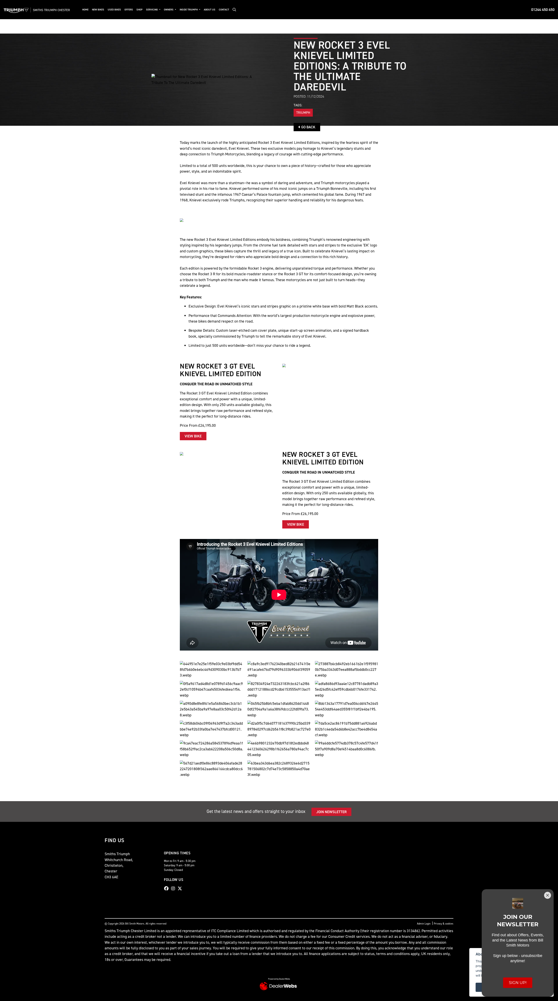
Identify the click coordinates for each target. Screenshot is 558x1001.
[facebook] (167, 888)
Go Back (307, 127)
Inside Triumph (189, 9)
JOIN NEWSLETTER (331, 811)
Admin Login (423, 923)
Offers (128, 9)
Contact (224, 9)
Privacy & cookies (443, 923)
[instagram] (174, 888)
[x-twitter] (180, 888)
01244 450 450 (543, 9)
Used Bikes (114, 9)
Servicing (152, 9)
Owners (169, 9)
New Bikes (98, 9)
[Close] (547, 895)
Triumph (303, 112)
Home (85, 9)
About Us (209, 9)
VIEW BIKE (193, 436)
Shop (139, 9)
